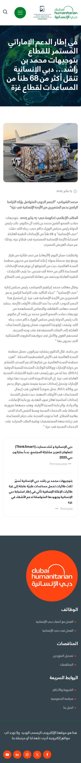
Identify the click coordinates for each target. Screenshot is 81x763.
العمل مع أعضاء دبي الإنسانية (54, 622)
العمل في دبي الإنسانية (57, 630)
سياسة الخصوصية (62, 699)
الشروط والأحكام (63, 690)
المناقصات (66, 665)
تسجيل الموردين (63, 656)
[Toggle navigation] (20, 12)
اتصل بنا (68, 708)
